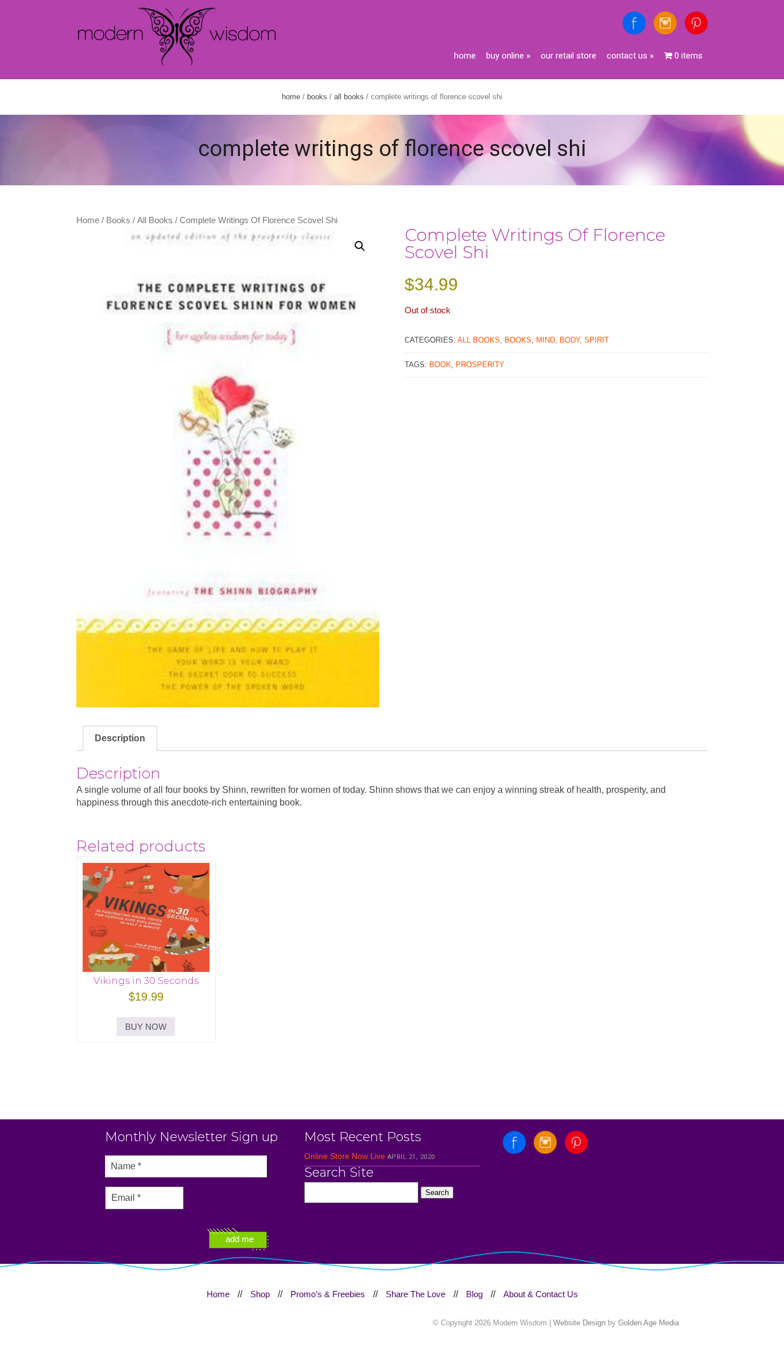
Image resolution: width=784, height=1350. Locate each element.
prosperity (480, 364)
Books (317, 96)
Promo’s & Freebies (327, 1294)
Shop (260, 1294)
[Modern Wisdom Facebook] (634, 22)
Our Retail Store (568, 55)
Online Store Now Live (344, 1156)
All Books (349, 96)
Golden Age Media (648, 1322)
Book (440, 364)
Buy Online (508, 55)
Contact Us (630, 55)
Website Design (579, 1322)
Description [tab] (120, 738)
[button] (360, 246)
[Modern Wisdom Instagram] (665, 22)
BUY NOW (145, 1027)
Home (465, 55)
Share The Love (415, 1294)
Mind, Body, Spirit (572, 340)
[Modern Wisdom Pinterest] (696, 22)
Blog (474, 1294)
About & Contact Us (540, 1294)
